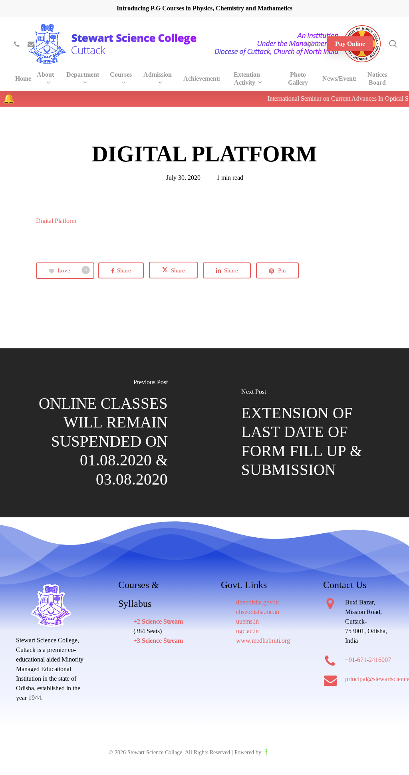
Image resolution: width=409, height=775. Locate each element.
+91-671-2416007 (368, 659)
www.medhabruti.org (263, 640)
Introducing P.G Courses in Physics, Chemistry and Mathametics (204, 8)
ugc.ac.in (247, 631)
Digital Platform (56, 220)
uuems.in (247, 621)
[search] (393, 44)
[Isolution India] (282, 752)
